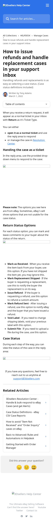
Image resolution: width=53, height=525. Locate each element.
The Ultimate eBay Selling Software (26, 504)
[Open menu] (47, 5)
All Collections (10, 35)
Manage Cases (41, 35)
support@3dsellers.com (26, 378)
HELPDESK (25, 35)
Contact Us (31, 510)
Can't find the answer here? (20, 507)
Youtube (42, 507)
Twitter (19, 510)
